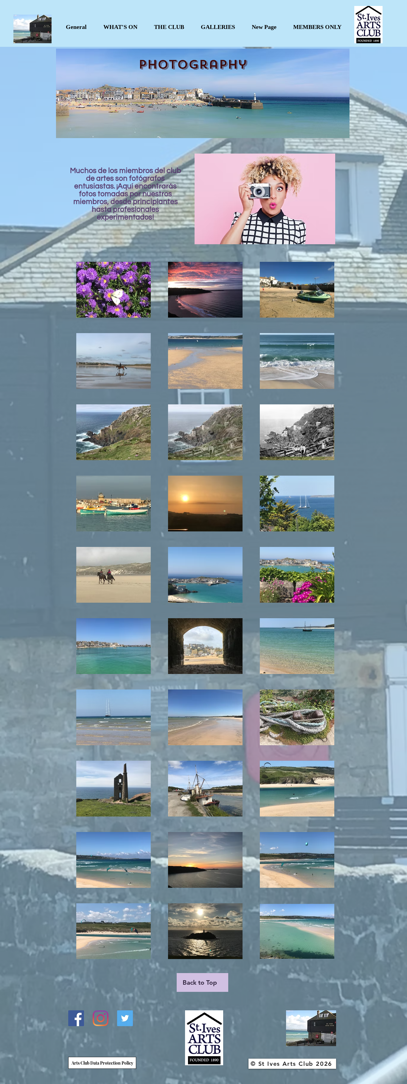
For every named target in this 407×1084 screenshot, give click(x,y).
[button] (120, 27)
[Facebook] (76, 1018)
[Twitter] (125, 1018)
